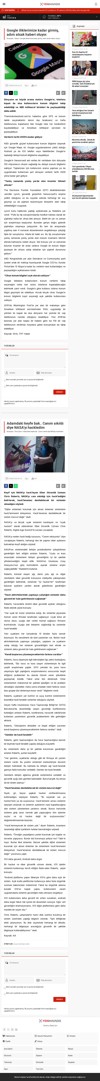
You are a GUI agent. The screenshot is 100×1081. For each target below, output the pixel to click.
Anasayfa (10, 38)
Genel (17, 38)
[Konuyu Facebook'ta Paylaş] (6, 93)
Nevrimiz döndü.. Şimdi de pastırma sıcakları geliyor (83, 140)
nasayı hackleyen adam (21, 944)
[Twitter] (8, 1029)
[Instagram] (12, 1029)
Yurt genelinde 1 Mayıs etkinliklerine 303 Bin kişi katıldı (83, 168)
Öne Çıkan (18, 431)
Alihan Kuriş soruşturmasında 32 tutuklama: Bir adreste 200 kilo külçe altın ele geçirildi (55, 10)
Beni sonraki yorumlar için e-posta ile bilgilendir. (25, 379)
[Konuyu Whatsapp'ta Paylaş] (16, 93)
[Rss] (16, 1029)
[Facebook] (4, 1029)
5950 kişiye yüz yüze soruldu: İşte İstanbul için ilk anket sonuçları (83, 83)
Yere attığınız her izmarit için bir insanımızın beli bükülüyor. (83, 112)
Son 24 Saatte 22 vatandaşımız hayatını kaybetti (82, 54)
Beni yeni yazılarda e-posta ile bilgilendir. (22, 385)
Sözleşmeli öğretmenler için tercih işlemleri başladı (84, 196)
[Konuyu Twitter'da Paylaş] (11, 93)
